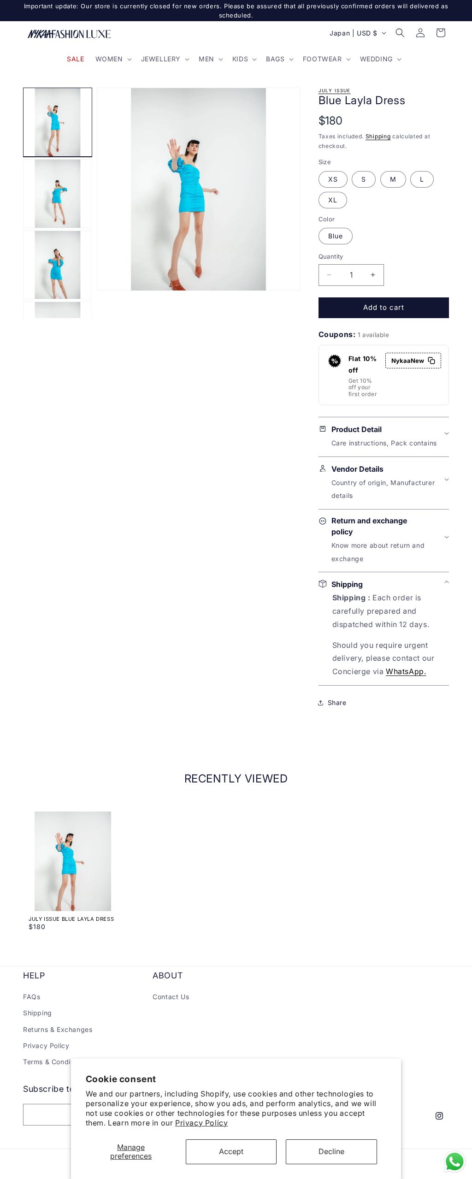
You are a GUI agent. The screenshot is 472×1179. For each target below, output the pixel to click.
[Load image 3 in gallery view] (57, 265)
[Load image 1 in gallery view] (57, 122)
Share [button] (337, 702)
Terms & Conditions (54, 1062)
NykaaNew (407, 360)
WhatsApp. (406, 671)
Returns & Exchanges (57, 1029)
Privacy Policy (201, 1122)
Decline (331, 1151)
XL (332, 200)
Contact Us (171, 997)
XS (333, 179)
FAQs (31, 997)
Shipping (378, 136)
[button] (113, 59)
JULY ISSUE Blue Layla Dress (71, 919)
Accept (231, 1151)
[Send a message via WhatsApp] (454, 1161)
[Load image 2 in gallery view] (57, 193)
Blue (335, 236)
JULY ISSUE (335, 90)
